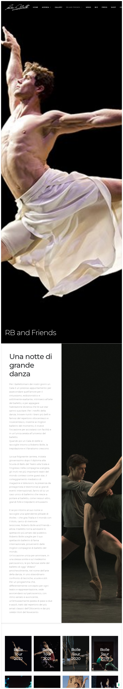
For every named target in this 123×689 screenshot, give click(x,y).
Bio (96, 7)
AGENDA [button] (45, 7)
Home (35, 7)
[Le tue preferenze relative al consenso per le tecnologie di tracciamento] (119, 685)
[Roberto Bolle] (17, 7)
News (88, 7)
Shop (113, 7)
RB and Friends (73, 7)
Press (104, 7)
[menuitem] (35, 7)
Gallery (58, 7)
